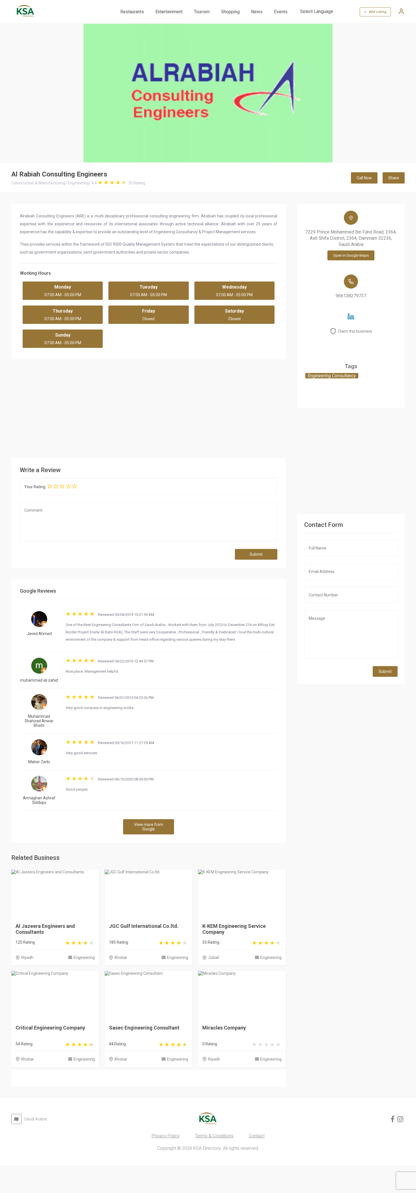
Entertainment (169, 11)
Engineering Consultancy (332, 375)
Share (393, 178)
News (257, 11)
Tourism (202, 11)
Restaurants (132, 11)
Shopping (230, 11)
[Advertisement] (181, 407)
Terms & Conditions (214, 1136)
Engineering (84, 957)
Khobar (121, 957)
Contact (257, 1136)
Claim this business (355, 331)
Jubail (213, 957)
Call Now (364, 178)
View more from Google (148, 826)
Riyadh (27, 957)
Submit (256, 554)
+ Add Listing (375, 12)
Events (281, 11)
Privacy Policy (166, 1136)
